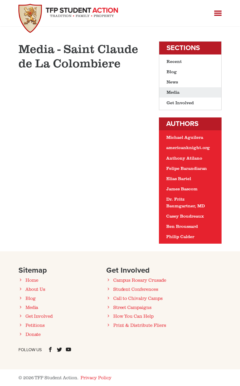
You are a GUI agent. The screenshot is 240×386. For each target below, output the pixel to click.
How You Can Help (133, 316)
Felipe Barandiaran (186, 168)
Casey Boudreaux (185, 216)
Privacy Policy (95, 377)
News (172, 82)
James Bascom (181, 189)
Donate (33, 334)
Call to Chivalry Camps (138, 298)
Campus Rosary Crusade (139, 280)
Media (173, 92)
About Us (35, 289)
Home (31, 280)
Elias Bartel (178, 178)
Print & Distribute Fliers (139, 325)
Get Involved (180, 103)
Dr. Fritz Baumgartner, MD (185, 202)
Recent (174, 61)
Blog (172, 72)
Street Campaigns (132, 307)
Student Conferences (135, 289)
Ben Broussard (182, 226)
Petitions (35, 325)
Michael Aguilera (184, 137)
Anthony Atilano (184, 158)
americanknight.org (188, 147)
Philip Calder (180, 236)
